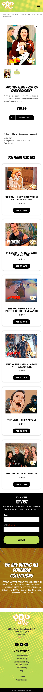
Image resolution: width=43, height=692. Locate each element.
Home (4, 14)
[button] (36, 26)
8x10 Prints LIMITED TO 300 (15, 14)
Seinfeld (10, 143)
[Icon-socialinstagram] (26, 644)
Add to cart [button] (21, 210)
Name (6, 515)
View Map (21, 637)
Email (9, 525)
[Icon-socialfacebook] (17, 644)
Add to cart (24, 118)
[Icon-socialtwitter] (21, 644)
